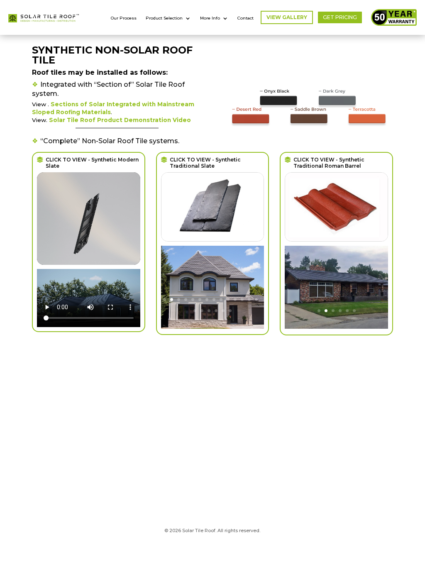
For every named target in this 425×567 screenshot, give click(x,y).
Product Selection (164, 18)
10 (228, 299)
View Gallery (286, 17)
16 (201, 310)
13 (249, 299)
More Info (210, 18)
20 (230, 310)
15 (194, 310)
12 (242, 299)
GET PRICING (340, 17)
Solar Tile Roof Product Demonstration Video (120, 120)
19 (223, 310)
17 (209, 310)
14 (256, 299)
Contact (245, 18)
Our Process (124, 18)
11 (235, 299)
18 (216, 310)
